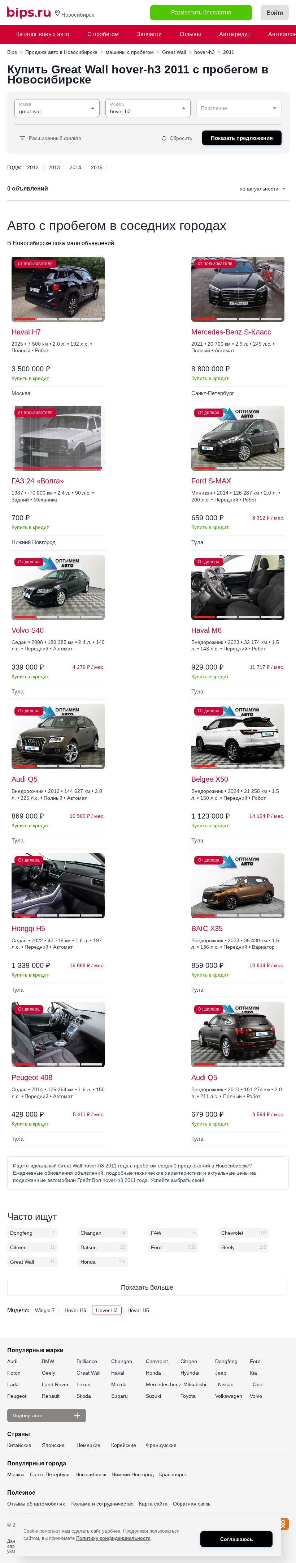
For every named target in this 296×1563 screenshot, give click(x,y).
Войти (275, 13)
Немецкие (88, 1445)
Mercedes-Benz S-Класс (231, 332)
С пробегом (103, 34)
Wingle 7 (45, 1310)
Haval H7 (26, 332)
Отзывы (190, 34)
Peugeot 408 (32, 1077)
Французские (161, 1445)
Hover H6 (75, 1310)
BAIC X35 (207, 928)
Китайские (19, 1445)
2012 (33, 167)
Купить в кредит (30, 378)
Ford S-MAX (211, 481)
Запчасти (149, 34)
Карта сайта (153, 1504)
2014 (75, 167)
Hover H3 (107, 1310)
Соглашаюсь (236, 1539)
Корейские (123, 1445)
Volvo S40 (28, 630)
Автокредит (234, 34)
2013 (54, 167)
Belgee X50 (209, 779)
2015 (97, 167)
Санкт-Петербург (50, 1474)
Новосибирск (90, 1474)
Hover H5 (138, 1310)
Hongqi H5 (28, 928)
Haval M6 (206, 630)
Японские (53, 1445)
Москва (16, 1474)
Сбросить (181, 138)
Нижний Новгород (133, 1474)
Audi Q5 (25, 779)
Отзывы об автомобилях (36, 1504)
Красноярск (173, 1474)
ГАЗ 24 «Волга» (38, 481)
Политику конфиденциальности (113, 1538)
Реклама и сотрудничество (102, 1504)
